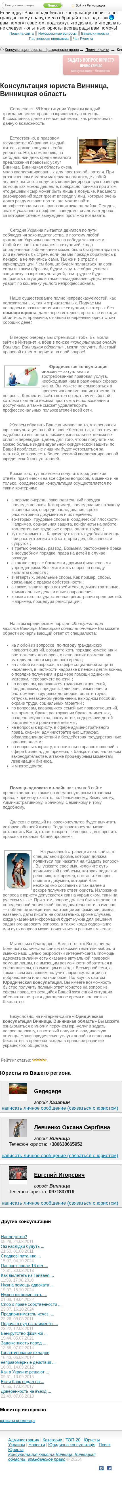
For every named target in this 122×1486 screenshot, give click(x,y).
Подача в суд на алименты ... (29, 1323)
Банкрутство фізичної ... (24, 1333)
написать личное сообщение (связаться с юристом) (60, 1108)
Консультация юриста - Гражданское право (42, 49)
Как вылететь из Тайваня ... (27, 1275)
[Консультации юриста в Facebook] (109, 1468)
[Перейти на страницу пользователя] (18, 1099)
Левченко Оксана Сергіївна (72, 1127)
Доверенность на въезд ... (26, 1391)
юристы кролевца (17, 1420)
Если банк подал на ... (22, 1381)
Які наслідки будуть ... (22, 1246)
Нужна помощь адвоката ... (27, 1284)
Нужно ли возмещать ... (24, 1294)
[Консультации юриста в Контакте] (101, 1468)
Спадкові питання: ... (21, 1255)
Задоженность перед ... (23, 1342)
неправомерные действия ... (28, 1362)
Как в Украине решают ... (25, 1371)
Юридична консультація (71, 1444)
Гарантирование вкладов (25, 1352)
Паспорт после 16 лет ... (24, 1265)
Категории (52, 1439)
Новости (36, 1444)
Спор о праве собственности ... (31, 1304)
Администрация (23, 1439)
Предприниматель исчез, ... (27, 1313)
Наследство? (14, 1236)
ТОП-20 (73, 1439)
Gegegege (47, 1091)
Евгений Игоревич (59, 1175)
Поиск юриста (97, 50)
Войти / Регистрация (90, 5)
